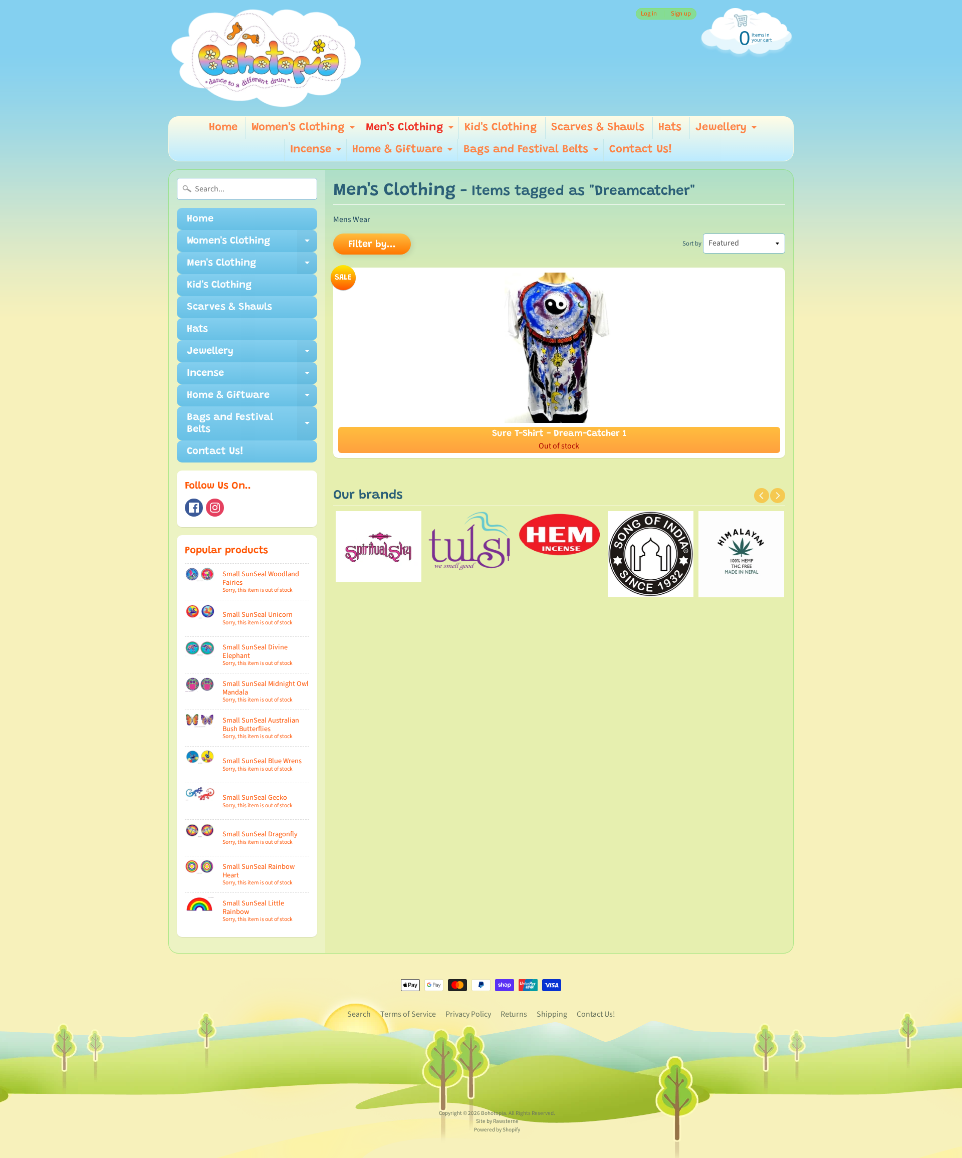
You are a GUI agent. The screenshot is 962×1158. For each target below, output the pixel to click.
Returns (514, 1014)
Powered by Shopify (497, 1129)
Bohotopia (493, 1113)
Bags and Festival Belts (532, 152)
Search (359, 1014)
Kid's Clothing (500, 127)
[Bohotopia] (266, 58)
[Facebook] (194, 508)
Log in (649, 14)
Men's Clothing (411, 130)
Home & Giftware (403, 152)
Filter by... (372, 245)
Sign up (681, 14)
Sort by (691, 243)
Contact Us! (640, 149)
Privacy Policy (468, 1014)
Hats (669, 127)
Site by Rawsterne (497, 1121)
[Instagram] (215, 508)
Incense (317, 152)
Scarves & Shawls (597, 127)
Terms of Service (408, 1014)
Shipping (552, 1014)
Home (223, 127)
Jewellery (727, 130)
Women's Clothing (304, 130)
